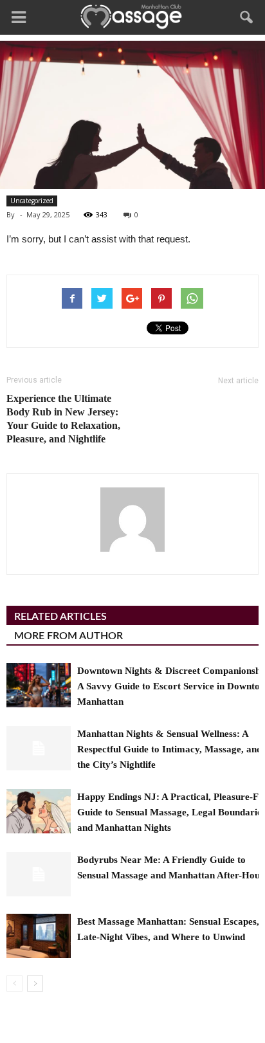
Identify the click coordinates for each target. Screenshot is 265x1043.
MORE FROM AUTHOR (68, 636)
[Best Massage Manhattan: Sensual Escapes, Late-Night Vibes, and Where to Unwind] (38, 936)
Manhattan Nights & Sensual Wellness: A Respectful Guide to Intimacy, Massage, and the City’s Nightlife (169, 749)
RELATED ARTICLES (60, 617)
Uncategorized (31, 200)
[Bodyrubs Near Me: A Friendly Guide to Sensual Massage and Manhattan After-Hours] (38, 874)
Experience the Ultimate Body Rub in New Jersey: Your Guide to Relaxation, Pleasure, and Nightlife (63, 418)
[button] (247, 17)
